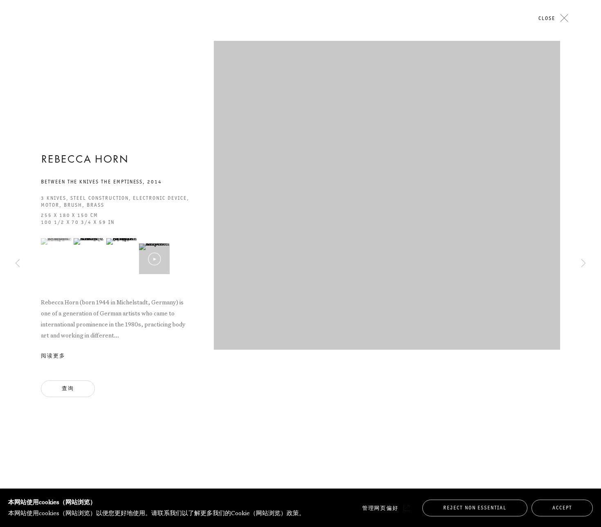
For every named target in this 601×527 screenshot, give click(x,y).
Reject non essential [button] (475, 508)
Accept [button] (562, 508)
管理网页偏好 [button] (380, 508)
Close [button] (546, 18)
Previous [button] (17, 84)
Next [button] (583, 84)
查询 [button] (68, 388)
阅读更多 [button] (53, 355)
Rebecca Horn (84, 160)
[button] (56, 241)
